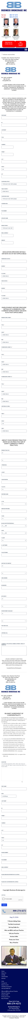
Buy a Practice (14, 942)
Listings (3, 974)
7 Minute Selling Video (14, 921)
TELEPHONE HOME (5, 196)
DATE (2, 793)
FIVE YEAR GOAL (4, 625)
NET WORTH (4, 596)
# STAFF (3, 472)
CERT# (3, 413)
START (3, 332)
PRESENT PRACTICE (5, 450)
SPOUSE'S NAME (4, 218)
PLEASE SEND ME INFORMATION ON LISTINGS (10, 874)
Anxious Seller (14, 936)
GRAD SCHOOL (4, 280)
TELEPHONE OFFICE (5, 181)
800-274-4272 (14, 17)
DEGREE (3, 266)
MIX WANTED (3, 585)
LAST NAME (4, 800)
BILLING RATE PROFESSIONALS (7, 523)
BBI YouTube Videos (20, 44)
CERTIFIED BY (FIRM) (5, 406)
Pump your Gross (14, 939)
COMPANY (3, 144)
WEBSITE (3, 240)
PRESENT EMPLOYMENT (6, 317)
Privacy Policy (15, 1016)
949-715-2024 (21, 913)
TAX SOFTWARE (4, 552)
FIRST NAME (4, 786)
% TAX (2, 501)
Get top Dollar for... (14, 927)
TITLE (2, 137)
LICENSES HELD (4, 203)
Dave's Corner (5, 984)
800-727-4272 (14, 15)
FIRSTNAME (4, 115)
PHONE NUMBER (5, 852)
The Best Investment (14, 924)
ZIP (2, 174)
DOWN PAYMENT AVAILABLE (7, 610)
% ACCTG (3, 486)
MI (1, 122)
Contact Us (4, 983)
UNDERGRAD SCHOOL (6, 258)
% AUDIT (3, 537)
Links (2, 981)
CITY (2, 159)
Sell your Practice (14, 933)
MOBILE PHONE (4, 225)
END (2, 339)
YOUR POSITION (4, 479)
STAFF (2, 530)
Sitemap (17, 1017)
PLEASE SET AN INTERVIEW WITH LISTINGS (9, 881)
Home (2, 971)
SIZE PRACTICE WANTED (6, 563)
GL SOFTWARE (4, 545)
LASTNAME (4, 129)
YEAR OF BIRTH (4, 188)
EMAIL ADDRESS (5, 232)
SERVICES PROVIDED (5, 508)
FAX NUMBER (4, 210)
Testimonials (4, 976)
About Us (3, 973)
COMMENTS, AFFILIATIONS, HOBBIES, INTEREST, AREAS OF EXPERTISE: (13, 644)
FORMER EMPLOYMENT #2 (6, 376)
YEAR (2, 428)
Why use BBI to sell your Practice (14, 930)
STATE (3, 166)
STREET (3, 151)
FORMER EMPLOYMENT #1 (6, 347)
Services (3, 978)
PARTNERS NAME (4, 494)
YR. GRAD (3, 273)
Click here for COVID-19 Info (8, 43)
